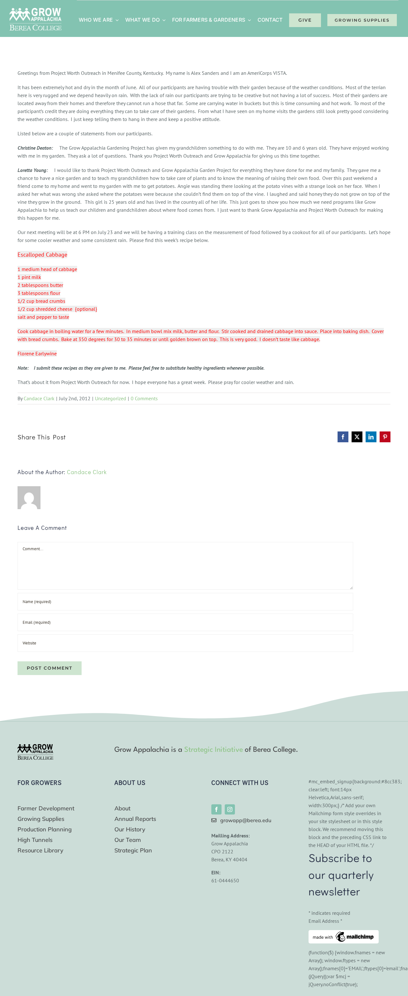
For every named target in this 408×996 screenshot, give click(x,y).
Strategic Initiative (213, 749)
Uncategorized (110, 398)
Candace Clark (39, 398)
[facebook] (216, 809)
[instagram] (230, 809)
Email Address (325, 921)
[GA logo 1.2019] (35, 746)
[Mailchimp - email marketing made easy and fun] (344, 934)
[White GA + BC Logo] (36, 10)
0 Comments (144, 398)
